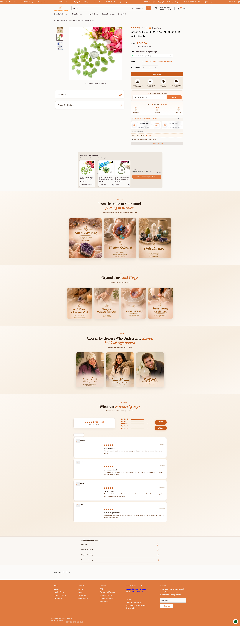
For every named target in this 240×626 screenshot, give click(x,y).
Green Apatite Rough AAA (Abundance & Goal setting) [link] (86, 178)
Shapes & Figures (60, 595)
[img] (108, 445)
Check (174, 97)
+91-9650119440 (25, 2)
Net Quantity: (136, 67)
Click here (148, 135)
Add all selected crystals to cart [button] (146, 177)
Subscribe (166, 606)
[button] (182, 8)
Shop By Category (60, 14)
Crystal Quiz (122, 14)
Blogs (80, 592)
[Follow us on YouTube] (81, 622)
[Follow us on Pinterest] (78, 622)
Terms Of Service (106, 595)
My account (165, 9)
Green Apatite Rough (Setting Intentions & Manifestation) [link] (105, 178)
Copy (156, 125)
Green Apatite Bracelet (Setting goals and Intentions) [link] (122, 178)
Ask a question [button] (160, 428)
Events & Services (108, 14)
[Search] (148, 8)
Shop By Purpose (78, 14)
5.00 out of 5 (99, 422)
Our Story (81, 589)
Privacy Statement (106, 598)
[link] (87, 168)
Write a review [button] (161, 422)
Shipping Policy (83, 598)
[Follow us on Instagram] (74, 622)
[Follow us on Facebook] (67, 622)
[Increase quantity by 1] (156, 68)
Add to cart (157, 74)
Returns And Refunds (107, 592)
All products (63, 20)
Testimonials (82, 595)
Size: (144, 52)
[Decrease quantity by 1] (144, 68)
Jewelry (57, 589)
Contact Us (104, 601)
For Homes (58, 598)
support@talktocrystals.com (39, 2)
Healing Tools (59, 592)
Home (56, 20)
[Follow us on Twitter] (71, 622)
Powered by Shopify (57, 620)
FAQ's (102, 589)
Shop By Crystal (93, 14)
